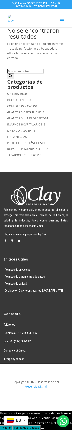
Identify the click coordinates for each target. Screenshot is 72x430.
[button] (63, 421)
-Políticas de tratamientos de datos (24, 276)
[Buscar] (10, 76)
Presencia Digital (35, 386)
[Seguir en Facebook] (5, 241)
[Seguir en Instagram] (12, 241)
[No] (42, 428)
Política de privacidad (26, 427)
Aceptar (6, 427)
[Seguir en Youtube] (18, 241)
